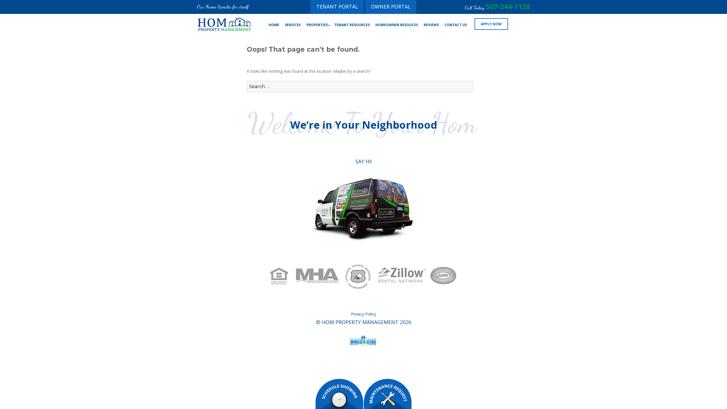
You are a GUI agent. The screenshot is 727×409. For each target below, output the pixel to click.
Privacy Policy (363, 314)
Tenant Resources (352, 24)
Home (274, 24)
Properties (317, 24)
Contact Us (455, 24)
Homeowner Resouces (396, 24)
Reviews (431, 24)
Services (293, 24)
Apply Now (491, 24)
